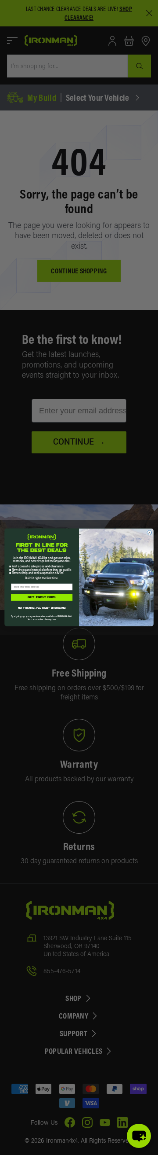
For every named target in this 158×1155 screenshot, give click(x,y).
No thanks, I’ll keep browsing (42, 608)
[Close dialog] (149, 532)
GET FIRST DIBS (42, 597)
